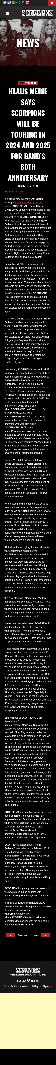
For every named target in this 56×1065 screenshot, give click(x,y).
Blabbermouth (16, 191)
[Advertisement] (28, 1021)
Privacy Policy (10, 986)
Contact (24, 986)
